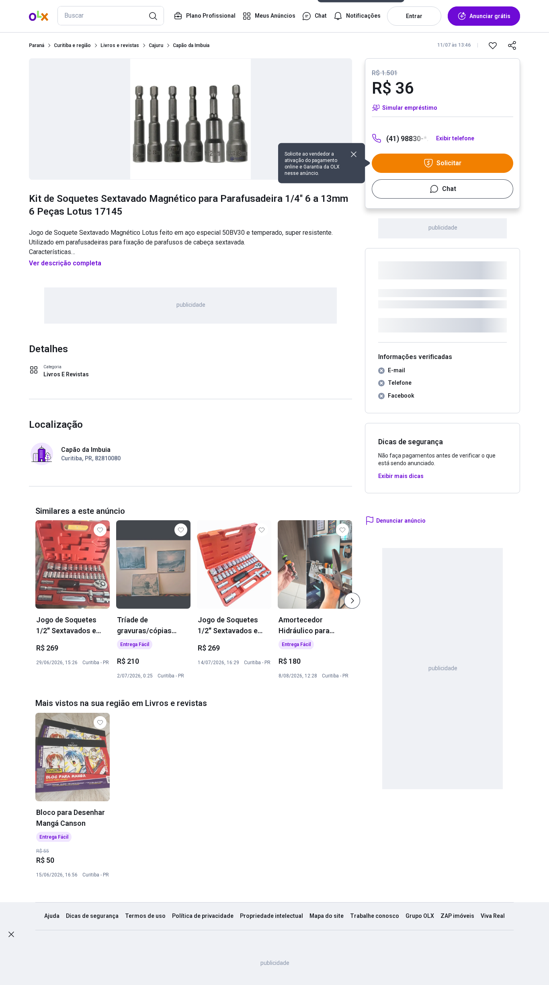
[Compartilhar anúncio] (512, 45)
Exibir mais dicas (401, 476)
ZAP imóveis (457, 916)
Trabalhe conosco (374, 916)
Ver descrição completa (65, 263)
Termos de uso (145, 916)
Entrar (414, 16)
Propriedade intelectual (271, 916)
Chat (449, 189)
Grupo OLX (420, 916)
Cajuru (156, 45)
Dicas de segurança (92, 916)
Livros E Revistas (66, 374)
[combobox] (111, 15)
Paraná (36, 45)
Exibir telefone (455, 138)
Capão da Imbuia (191, 45)
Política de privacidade (203, 916)
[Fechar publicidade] (11, 934)
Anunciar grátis (489, 16)
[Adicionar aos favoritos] (493, 45)
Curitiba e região (72, 45)
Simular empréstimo (409, 108)
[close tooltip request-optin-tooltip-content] (353, 154)
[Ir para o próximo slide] (352, 601)
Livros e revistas (119, 45)
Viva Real (493, 916)
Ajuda (51, 916)
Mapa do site (326, 916)
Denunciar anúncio (401, 520)
